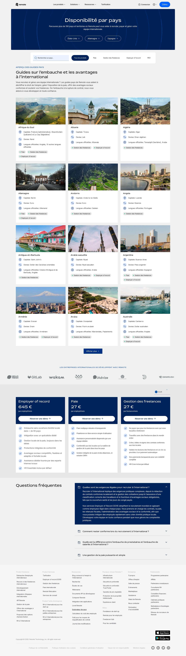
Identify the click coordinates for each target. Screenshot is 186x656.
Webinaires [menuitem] (76, 590)
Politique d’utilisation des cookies (64, 648)
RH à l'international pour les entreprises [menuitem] (52, 618)
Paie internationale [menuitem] (49, 587)
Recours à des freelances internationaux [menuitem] (26, 583)
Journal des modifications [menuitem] (81, 624)
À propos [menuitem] (131, 575)
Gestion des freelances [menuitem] (51, 583)
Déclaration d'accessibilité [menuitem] (133, 608)
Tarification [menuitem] (47, 575)
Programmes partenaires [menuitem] (159, 575)
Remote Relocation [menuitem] (49, 591)
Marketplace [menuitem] (132, 591)
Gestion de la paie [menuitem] (23, 604)
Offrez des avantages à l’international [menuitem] (25, 609)
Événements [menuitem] (132, 587)
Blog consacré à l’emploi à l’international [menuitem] (81, 577)
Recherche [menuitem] (76, 582)
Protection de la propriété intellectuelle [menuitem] (112, 597)
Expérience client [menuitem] (109, 602)
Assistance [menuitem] (132, 595)
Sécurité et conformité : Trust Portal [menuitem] (111, 587)
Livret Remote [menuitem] (77, 605)
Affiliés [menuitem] (153, 579)
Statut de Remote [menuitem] (134, 599)
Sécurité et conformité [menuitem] (111, 582)
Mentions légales (139, 648)
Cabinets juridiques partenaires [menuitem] (157, 601)
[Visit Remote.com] (21, 4)
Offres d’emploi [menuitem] (133, 579)
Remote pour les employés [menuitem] (112, 615)
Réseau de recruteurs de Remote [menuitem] (160, 613)
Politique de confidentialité (38, 648)
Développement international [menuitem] (22, 589)
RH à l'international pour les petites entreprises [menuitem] (52, 612)
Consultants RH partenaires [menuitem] (156, 588)
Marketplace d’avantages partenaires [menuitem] (160, 607)
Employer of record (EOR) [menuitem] (52, 579)
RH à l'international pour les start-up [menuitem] (52, 606)
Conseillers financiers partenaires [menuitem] (158, 595)
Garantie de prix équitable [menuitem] (112, 592)
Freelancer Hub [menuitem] (108, 619)
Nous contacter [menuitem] (133, 603)
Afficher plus (91, 351)
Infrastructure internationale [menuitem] (108, 577)
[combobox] (162, 392)
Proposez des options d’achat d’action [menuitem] (25, 616)
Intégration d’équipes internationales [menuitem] (24, 595)
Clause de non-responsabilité (118, 648)
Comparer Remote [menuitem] (78, 598)
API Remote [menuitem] (21, 600)
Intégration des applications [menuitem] (82, 601)
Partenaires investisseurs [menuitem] (160, 583)
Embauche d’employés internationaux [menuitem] (25, 577)
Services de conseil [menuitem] (50, 595)
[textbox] (162, 392)
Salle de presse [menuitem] (134, 583)
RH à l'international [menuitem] (23, 621)
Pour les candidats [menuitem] (109, 623)
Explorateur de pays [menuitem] (79, 609)
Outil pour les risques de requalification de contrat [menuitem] (81, 619)
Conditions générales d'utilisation (92, 648)
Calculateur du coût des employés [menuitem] (84, 613)
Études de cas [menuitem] (77, 586)
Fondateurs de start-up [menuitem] (111, 611)
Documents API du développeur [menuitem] (83, 594)
